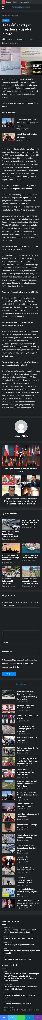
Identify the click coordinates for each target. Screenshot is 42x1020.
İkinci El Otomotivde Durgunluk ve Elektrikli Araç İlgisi (10, 534)
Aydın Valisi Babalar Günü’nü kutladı (25, 706)
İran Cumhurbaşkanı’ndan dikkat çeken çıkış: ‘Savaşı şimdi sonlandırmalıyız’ (28, 903)
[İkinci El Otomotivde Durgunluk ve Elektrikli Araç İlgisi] (11, 524)
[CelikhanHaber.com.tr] (21, 7)
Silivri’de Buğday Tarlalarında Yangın (25, 868)
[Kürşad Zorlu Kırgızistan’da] (8, 860)
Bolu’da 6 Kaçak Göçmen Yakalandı (18, 2)
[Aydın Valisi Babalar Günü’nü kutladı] (8, 708)
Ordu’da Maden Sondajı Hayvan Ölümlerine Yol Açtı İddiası (27, 783)
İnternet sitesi (7, 651)
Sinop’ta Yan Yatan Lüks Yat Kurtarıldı (30, 556)
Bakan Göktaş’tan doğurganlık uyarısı (25, 805)
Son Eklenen (21, 684)
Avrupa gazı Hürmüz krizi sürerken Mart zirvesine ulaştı (30, 522)
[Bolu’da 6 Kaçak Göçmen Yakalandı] (8, 719)
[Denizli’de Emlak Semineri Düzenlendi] (8, 137)
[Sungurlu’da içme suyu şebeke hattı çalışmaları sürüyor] (31, 571)
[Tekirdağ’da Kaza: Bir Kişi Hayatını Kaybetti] (8, 751)
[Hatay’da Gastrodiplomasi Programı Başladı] (8, 881)
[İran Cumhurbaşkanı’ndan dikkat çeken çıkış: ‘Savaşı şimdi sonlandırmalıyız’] (8, 903)
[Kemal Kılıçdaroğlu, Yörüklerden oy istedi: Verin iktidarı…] (8, 773)
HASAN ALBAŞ (10, 39)
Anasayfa (7, 15)
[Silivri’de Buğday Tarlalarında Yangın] (8, 870)
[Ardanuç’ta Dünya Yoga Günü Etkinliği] (8, 827)
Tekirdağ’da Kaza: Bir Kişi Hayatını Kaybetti (27, 749)
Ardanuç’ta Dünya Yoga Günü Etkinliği (27, 825)
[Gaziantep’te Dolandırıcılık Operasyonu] (11, 571)
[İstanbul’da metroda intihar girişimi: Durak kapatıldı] (8, 729)
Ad (3, 633)
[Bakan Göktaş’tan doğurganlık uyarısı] (8, 807)
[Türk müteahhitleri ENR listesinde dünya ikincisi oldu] (11, 548)
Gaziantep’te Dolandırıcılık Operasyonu (7, 581)
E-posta (5, 642)
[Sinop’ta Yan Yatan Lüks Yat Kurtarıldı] (31, 548)
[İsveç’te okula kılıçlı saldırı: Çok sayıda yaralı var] (8, 892)
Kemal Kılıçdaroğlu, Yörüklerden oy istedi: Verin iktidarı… (26, 772)
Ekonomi (15, 15)
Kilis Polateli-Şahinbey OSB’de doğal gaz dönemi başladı (27, 123)
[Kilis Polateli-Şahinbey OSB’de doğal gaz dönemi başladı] (8, 122)
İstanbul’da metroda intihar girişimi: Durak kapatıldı (26, 728)
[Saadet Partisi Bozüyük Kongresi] (8, 740)
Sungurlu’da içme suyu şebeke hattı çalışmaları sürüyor (30, 581)
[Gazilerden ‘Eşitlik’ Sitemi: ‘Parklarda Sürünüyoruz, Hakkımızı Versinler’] (8, 761)
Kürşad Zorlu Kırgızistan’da (23, 858)
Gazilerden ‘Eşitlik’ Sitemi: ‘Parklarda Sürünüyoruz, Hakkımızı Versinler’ (28, 761)
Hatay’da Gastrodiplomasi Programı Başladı (24, 880)
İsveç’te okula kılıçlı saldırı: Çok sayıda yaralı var (27, 891)
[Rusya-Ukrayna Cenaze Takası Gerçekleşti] (8, 838)
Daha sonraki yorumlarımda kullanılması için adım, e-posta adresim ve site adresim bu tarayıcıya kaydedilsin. (19, 663)
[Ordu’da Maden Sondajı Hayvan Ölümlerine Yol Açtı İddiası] (8, 784)
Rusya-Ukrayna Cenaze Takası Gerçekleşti (27, 836)
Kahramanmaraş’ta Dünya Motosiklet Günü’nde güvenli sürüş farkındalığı (27, 695)
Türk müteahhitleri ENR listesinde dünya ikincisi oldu (10, 557)
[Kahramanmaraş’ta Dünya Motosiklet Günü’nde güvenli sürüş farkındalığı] (8, 694)
